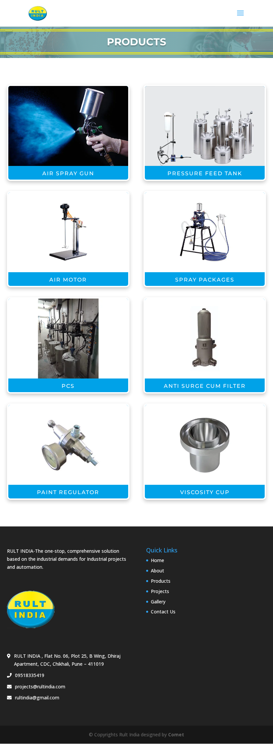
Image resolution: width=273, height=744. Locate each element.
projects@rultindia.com (40, 686)
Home (157, 560)
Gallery (158, 601)
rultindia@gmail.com (37, 697)
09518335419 (29, 675)
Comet (176, 734)
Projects (160, 591)
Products (160, 581)
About (157, 570)
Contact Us (163, 611)
